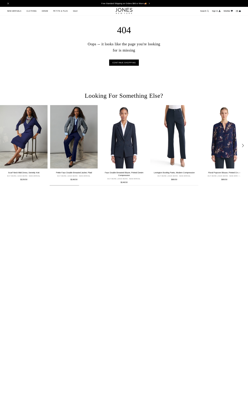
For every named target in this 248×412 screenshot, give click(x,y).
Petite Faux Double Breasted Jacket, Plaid (74, 172)
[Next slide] (243, 145)
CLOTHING (31, 11)
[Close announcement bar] (8, 3)
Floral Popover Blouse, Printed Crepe (224, 172)
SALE (75, 11)
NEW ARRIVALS (14, 11)
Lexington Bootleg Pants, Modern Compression (174, 172)
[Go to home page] (124, 11)
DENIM (45, 11)
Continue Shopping (124, 62)
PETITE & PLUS (60, 11)
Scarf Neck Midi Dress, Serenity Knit (23, 172)
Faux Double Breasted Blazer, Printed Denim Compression (124, 173)
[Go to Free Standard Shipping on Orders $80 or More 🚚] (124, 3)
